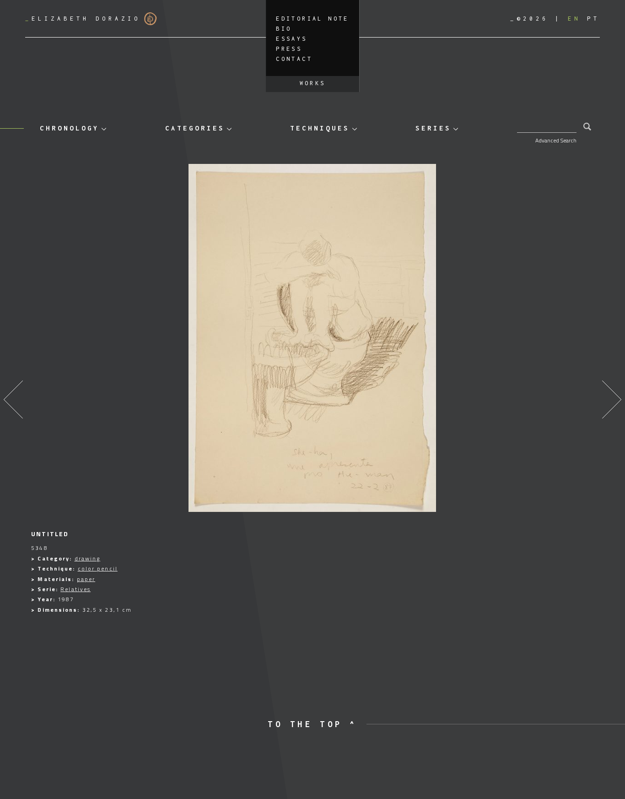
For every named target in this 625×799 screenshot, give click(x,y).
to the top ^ (312, 724)
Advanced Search (556, 140)
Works (313, 83)
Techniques (320, 128)
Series (433, 128)
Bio (283, 28)
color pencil (98, 568)
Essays (291, 38)
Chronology (69, 128)
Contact (294, 58)
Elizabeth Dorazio (82, 18)
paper (86, 579)
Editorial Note (312, 18)
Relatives (75, 589)
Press (289, 48)
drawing (88, 558)
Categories (195, 128)
